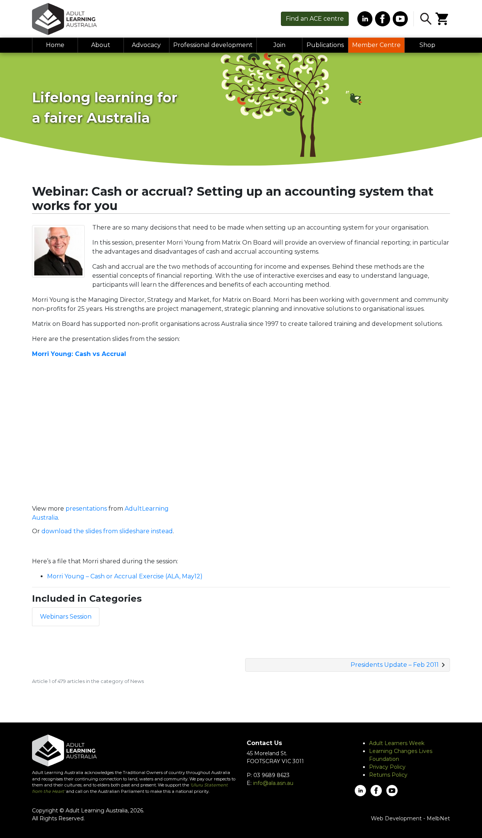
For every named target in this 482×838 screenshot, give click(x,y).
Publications (325, 45)
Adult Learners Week (396, 743)
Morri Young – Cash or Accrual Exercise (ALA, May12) (125, 576)
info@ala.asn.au (273, 783)
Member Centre (376, 45)
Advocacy (146, 45)
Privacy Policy (387, 766)
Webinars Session (66, 616)
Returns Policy (388, 774)
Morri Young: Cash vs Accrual (79, 353)
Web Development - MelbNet (410, 818)
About (100, 45)
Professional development (213, 45)
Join (279, 45)
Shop (427, 45)
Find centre (315, 18)
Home (55, 45)
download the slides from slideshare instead (107, 531)
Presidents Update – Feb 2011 (395, 664)
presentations (86, 508)
